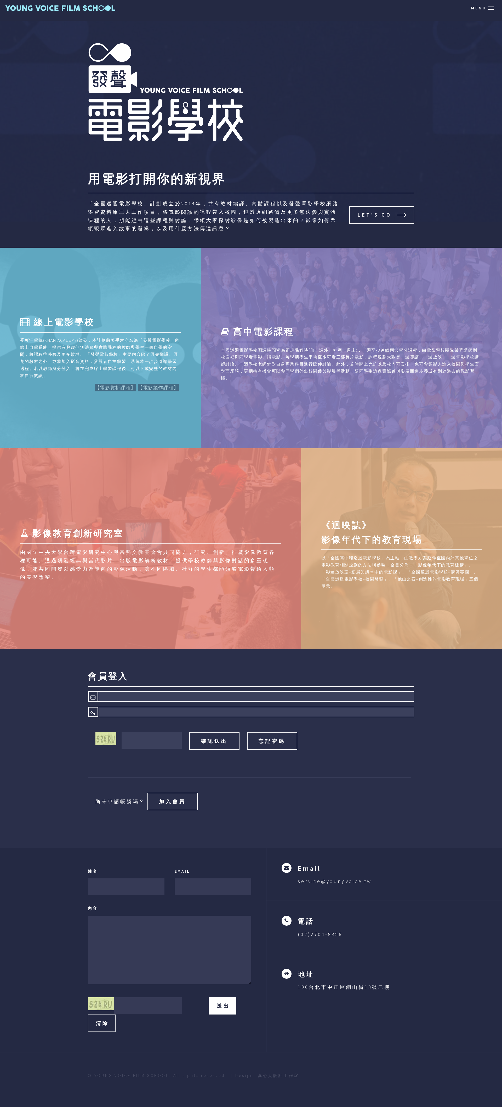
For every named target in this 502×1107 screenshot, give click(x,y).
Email (182, 871)
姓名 (93, 871)
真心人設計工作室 (278, 1075)
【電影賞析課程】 (115, 388)
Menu (478, 7)
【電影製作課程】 (158, 388)
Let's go (374, 215)
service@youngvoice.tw (335, 881)
